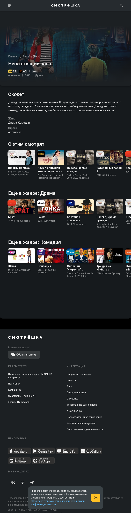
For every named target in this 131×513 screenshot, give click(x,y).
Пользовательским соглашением (51, 501)
